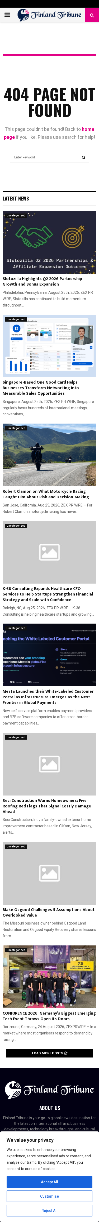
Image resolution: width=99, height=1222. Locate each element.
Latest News (16, 198)
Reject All (49, 1210)
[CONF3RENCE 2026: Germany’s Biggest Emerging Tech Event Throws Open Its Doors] (49, 976)
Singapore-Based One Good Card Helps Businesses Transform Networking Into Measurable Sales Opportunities (41, 388)
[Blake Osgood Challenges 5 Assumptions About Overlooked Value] (49, 873)
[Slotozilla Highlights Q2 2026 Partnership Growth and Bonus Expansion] (49, 242)
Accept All (49, 1182)
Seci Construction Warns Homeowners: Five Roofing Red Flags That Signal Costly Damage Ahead (47, 806)
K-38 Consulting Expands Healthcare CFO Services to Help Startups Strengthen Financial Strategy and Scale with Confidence (48, 594)
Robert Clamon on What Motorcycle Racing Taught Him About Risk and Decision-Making (46, 494)
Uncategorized (16, 215)
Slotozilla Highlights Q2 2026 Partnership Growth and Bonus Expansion (42, 281)
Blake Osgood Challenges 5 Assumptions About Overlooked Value (49, 912)
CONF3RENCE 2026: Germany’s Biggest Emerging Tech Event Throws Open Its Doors (49, 1016)
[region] (49, 1176)
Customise (49, 1196)
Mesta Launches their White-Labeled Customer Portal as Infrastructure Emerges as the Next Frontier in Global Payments (48, 697)
